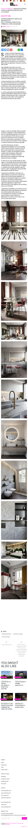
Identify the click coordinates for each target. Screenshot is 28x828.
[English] (3, 1)
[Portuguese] (21, 1)
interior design (18, 634)
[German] (10, 1)
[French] (7, 1)
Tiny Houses (3, 783)
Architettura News (4, 781)
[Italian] (14, 1)
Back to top (24, 826)
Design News (4, 764)
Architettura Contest (5, 778)
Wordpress (7, 824)
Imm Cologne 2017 (5, 795)
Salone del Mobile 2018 (6, 790)
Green (2, 767)
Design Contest (4, 769)
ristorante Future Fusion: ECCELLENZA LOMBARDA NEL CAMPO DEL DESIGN (7, 706)
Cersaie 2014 (3, 804)
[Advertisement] (14, 115)
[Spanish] (24, 1)
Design (2, 762)
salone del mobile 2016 (6, 797)
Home (3, 8)
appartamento (7, 634)
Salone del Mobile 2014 (6, 806)
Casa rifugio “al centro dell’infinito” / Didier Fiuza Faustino (6, 685)
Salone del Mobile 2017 (6, 793)
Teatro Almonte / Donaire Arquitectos (20, 683)
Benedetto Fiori (5, 26)
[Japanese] (17, 1)
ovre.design (6, 636)
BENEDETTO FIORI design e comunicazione (14, 823)
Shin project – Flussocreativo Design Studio (20, 705)
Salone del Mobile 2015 (6, 802)
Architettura (9, 8)
